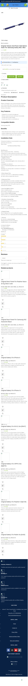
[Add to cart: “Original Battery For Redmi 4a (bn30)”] (2, 551)
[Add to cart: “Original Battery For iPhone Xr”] (2, 410)
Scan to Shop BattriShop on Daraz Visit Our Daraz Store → (13, 671)
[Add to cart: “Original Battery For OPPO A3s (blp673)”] (2, 485)
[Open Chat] (23, 681)
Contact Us (14, 628)
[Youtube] (16, 650)
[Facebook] (8, 650)
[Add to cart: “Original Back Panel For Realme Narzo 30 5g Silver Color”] (2, 303)
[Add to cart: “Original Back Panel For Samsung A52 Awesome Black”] (2, 341)
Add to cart (11, 76)
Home (14, 623)
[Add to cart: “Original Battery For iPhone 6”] (2, 374)
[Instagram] (12, 650)
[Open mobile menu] (2, 5)
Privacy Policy (14, 632)
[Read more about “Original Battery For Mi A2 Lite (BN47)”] (2, 447)
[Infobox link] (14, 564)
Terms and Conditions (14, 640)
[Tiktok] (19, 650)
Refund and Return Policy (14, 636)
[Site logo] (7, 4)
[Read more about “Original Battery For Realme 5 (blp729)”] (2, 518)
